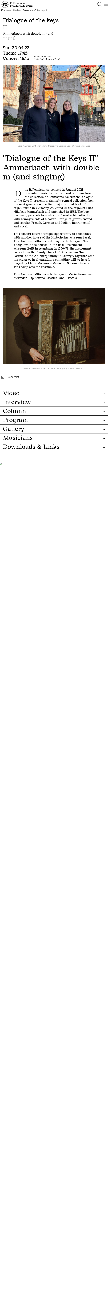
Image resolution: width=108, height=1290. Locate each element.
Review (17, 10)
